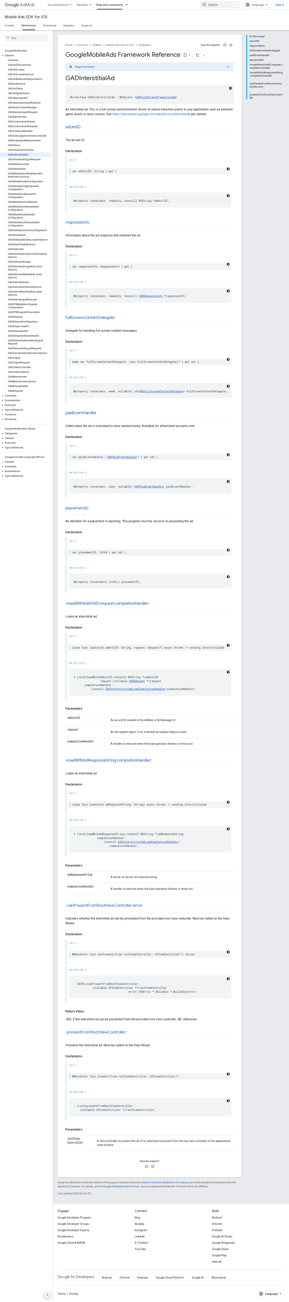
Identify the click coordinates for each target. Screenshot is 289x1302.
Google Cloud (220, 1249)
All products (219, 1277)
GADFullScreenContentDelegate (161, 391)
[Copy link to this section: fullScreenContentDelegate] (118, 318)
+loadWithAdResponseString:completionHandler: (108, 760)
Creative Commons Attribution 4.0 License (164, 1182)
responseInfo (77, 222)
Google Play (219, 1255)
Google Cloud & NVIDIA (71, 1242)
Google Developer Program (74, 1217)
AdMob (27, 4)
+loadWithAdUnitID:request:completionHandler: (107, 603)
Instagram (141, 1230)
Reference (29, 25)
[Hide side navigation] (47, 1295)
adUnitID (73, 127)
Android (217, 1217)
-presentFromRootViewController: (96, 1032)
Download (49, 25)
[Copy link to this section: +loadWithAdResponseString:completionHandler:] (156, 760)
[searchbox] (26, 38)
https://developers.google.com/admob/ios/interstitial (149, 114)
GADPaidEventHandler (122, 457)
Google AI (198, 1277)
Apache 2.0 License (69, 1186)
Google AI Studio (222, 1236)
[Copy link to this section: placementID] (92, 508)
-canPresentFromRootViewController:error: (104, 905)
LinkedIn (140, 1236)
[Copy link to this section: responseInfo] (93, 222)
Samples (82, 4)
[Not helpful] (231, 45)
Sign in (279, 4)
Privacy (73, 1293)
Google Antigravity (223, 1242)
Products (82, 45)
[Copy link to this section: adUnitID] (84, 127)
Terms (62, 1293)
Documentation (58, 4)
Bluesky (139, 1223)
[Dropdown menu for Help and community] (128, 4)
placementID (76, 508)
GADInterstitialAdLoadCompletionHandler (135, 689)
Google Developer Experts (73, 1230)
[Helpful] (225, 45)
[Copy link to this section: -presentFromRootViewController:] (130, 1032)
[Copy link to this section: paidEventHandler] (101, 413)
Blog (137, 1217)
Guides (10, 25)
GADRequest (137, 681)
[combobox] (220, 4)
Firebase (217, 1230)
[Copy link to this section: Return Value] (88, 1011)
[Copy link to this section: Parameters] (86, 708)
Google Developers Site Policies (121, 1186)
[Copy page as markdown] (197, 55)
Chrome (217, 1223)
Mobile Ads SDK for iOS (26, 17)
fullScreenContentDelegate (90, 317)
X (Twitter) (141, 1242)
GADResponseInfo (151, 296)
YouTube (140, 1249)
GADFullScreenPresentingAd (156, 97)
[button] (25, 55)
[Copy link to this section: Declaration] (86, 151)
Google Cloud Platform (170, 1277)
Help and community (109, 4)
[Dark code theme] (230, 88)
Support (87, 25)
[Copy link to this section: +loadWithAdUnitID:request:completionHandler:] (153, 603)
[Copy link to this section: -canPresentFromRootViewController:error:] (147, 905)
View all (216, 1261)
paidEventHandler (81, 412)
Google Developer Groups (73, 1223)
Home (68, 45)
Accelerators (66, 1236)
